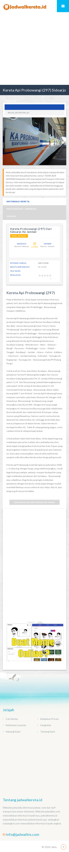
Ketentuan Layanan (16, 725)
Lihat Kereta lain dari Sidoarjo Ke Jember (34, 502)
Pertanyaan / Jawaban (21, 208)
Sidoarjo (21, 244)
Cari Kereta (12, 718)
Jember (47, 244)
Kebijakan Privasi (49, 718)
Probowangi (34, 107)
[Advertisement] (34, 48)
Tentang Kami (47, 731)
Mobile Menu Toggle (63, 6)
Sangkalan (45, 725)
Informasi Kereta (18, 201)
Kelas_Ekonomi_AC (19, 112)
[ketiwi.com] (34, 644)
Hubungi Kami (13, 731)
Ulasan (11, 216)
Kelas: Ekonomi (19, 236)
